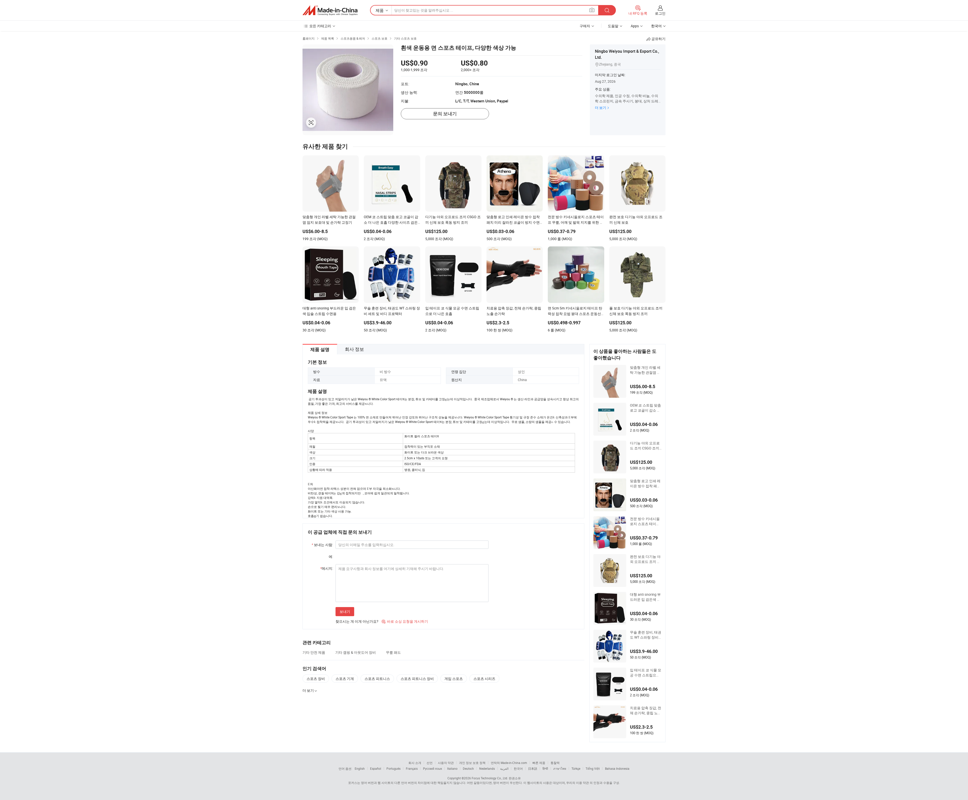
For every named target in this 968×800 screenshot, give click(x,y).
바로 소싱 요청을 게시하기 (405, 621)
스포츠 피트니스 (377, 678)
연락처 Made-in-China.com (509, 763)
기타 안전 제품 (313, 652)
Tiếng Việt (593, 768)
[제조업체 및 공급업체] (329, 10)
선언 (430, 763)
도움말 (613, 25)
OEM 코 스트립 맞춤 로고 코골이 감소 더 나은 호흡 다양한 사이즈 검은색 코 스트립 (645, 408)
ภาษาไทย (559, 768)
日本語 (532, 768)
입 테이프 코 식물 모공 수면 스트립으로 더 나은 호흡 (645, 673)
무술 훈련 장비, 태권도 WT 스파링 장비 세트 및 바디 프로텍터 (645, 635)
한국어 (518, 768)
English (360, 768)
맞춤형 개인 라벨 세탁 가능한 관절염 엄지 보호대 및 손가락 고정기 (645, 370)
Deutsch (468, 768)
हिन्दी (545, 768)
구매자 (585, 25)
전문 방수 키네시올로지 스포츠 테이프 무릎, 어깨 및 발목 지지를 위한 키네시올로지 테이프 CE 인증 (645, 521)
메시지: (326, 568)
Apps (635, 25)
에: (331, 556)
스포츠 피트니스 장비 (417, 678)
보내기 (345, 611)
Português (393, 768)
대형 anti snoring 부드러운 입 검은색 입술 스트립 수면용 (645, 597)
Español (375, 768)
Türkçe (575, 768)
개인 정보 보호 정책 (472, 763)
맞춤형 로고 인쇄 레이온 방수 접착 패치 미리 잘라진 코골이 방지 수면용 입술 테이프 (645, 483)
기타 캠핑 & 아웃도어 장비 (355, 652)
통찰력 (555, 763)
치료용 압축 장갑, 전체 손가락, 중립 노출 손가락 (645, 710)
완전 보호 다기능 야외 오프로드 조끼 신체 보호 (645, 559)
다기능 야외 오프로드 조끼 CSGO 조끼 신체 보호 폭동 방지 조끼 (645, 446)
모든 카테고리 (320, 25)
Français (412, 768)
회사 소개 (414, 763)
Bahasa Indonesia (617, 768)
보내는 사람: (322, 544)
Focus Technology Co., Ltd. (490, 778)
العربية (504, 768)
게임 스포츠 (453, 678)
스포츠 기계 (345, 678)
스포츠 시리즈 (484, 678)
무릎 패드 (393, 652)
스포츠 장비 (316, 678)
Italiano (452, 768)
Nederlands (487, 768)
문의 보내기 (445, 113)
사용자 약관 (446, 763)
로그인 (660, 13)
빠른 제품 (538, 763)
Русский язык (432, 768)
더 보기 (600, 107)
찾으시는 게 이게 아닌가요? (357, 621)
